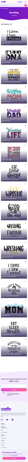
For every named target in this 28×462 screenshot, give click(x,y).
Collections (3, 438)
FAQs (2, 430)
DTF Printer (3, 447)
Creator (2, 445)
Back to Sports (5, 8)
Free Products (4, 432)
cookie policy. (14, 455)
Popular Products (3, 435)
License (2, 443)
